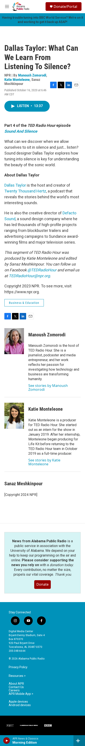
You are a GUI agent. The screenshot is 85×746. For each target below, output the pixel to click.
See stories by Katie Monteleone (44, 462)
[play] (6, 740)
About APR (16, 683)
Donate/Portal (65, 6)
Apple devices (18, 701)
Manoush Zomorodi (32, 75)
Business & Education (24, 303)
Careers (14, 690)
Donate (42, 584)
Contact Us (16, 687)
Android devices (20, 705)
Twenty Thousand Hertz (25, 191)
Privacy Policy (18, 667)
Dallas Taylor (15, 185)
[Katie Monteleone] (14, 416)
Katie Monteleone (17, 79)
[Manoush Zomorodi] (14, 341)
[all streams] (79, 740)
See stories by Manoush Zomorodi (48, 387)
